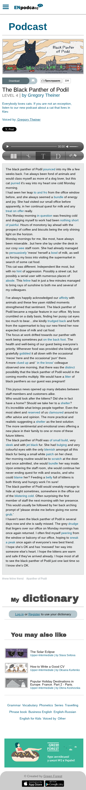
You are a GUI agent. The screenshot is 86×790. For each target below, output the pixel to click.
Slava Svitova (67, 655)
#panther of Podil (36, 578)
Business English (40, 712)
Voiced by (50, 718)
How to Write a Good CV (47, 666)
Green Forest (52, 776)
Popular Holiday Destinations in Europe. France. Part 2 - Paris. (52, 683)
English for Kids (31, 718)
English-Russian (65, 712)
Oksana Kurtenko (69, 670)
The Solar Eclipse (42, 652)
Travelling (71, 705)
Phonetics (46, 705)
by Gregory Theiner (41, 95)
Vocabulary (30, 705)
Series (59, 705)
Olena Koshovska (69, 688)
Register (34, 614)
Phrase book (18, 712)
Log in (19, 614)
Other (62, 718)
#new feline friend (13, 578)
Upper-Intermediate (42, 655)
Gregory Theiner (29, 119)
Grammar (14, 705)
